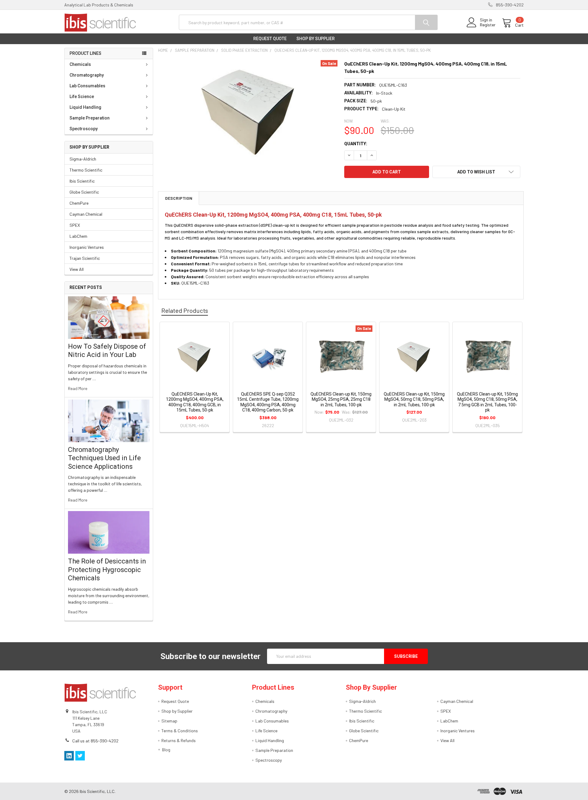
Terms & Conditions (179, 730)
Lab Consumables (87, 85)
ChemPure (79, 203)
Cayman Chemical (86, 214)
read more (77, 388)
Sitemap (169, 720)
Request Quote (270, 38)
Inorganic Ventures (87, 247)
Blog (166, 749)
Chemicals (80, 64)
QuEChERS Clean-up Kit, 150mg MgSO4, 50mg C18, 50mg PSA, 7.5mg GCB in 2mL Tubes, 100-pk (487, 402)
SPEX (75, 225)
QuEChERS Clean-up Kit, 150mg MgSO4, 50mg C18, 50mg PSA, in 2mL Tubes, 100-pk (414, 399)
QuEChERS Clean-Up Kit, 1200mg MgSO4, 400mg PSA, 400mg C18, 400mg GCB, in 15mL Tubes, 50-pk (195, 402)
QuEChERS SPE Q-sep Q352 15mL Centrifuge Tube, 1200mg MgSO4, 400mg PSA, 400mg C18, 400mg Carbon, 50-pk (268, 402)
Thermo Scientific (86, 170)
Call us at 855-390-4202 (95, 740)
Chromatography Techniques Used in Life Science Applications (104, 458)
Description (178, 198)
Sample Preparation (90, 118)
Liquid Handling (85, 107)
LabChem (78, 236)
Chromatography (87, 75)
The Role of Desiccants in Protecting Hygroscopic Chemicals (107, 569)
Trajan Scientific (85, 258)
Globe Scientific (84, 192)
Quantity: (355, 143)
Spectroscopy (84, 128)
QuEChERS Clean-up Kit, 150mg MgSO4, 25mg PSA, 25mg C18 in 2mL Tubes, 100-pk (341, 399)
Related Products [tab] (184, 310)
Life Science (82, 96)
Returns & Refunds (178, 740)
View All (77, 269)
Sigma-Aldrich (83, 158)
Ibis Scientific (82, 181)
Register (488, 24)
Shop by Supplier (315, 38)
